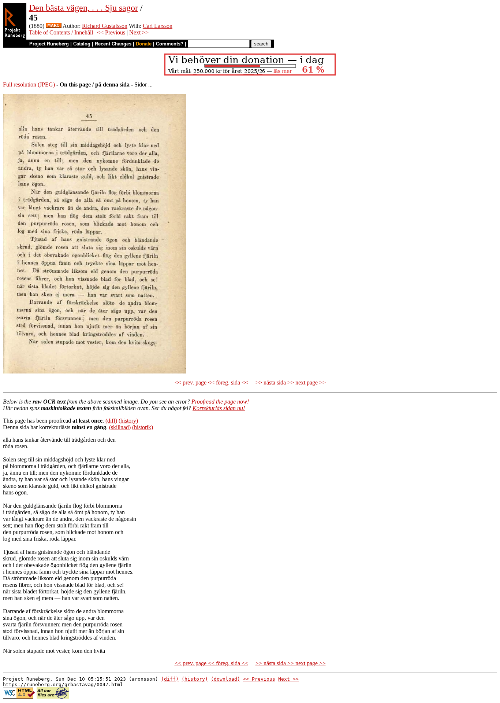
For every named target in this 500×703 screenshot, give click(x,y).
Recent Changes (113, 44)
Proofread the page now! (220, 401)
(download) (225, 679)
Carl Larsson (157, 26)
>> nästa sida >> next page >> (290, 382)
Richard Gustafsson (104, 26)
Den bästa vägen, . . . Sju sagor (83, 7)
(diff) (111, 420)
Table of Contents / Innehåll (61, 32)
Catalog (81, 44)
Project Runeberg (49, 44)
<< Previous (111, 32)
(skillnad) (120, 427)
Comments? (169, 44)
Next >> (139, 32)
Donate (144, 44)
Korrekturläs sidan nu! (219, 408)
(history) (128, 420)
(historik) (142, 427)
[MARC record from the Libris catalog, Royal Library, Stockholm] (53, 26)
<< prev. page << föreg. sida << (211, 382)
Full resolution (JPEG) (29, 84)
